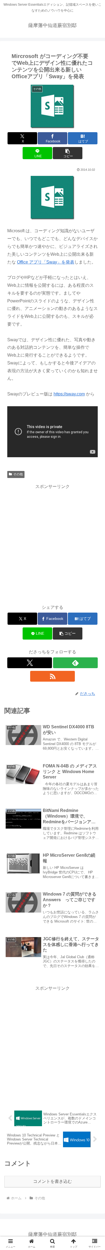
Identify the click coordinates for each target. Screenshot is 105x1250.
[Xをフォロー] (29, 662)
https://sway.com (69, 394)
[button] (67, 153)
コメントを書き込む (52, 1181)
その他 (18, 474)
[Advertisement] (52, 543)
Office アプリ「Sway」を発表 (45, 262)
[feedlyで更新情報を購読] (75, 662)
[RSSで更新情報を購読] (52, 676)
